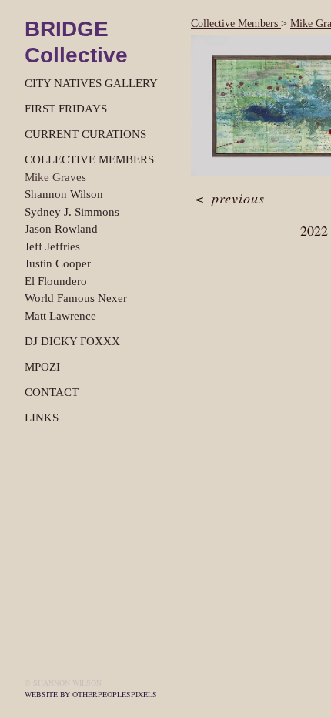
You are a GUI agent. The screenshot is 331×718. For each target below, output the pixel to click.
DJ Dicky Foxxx (72, 341)
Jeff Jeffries (52, 246)
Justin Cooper (58, 263)
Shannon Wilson (64, 194)
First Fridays (66, 108)
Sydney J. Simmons (72, 212)
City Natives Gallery (91, 83)
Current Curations (85, 134)
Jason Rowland (61, 229)
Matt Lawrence (60, 316)
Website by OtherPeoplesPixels (91, 694)
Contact (52, 392)
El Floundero (56, 281)
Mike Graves (55, 177)
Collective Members (89, 159)
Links (42, 417)
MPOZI (42, 367)
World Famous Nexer (76, 298)
